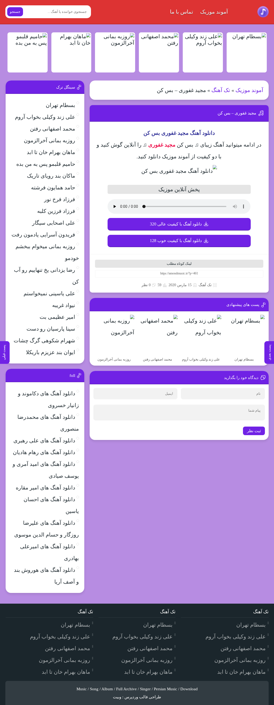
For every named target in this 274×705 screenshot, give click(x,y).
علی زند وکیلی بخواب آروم (45, 117)
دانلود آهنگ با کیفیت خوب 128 (176, 240)
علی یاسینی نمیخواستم (49, 293)
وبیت (117, 697)
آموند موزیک (214, 12)
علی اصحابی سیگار (53, 223)
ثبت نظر (254, 431)
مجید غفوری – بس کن (237, 113)
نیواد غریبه (63, 305)
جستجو (15, 12)
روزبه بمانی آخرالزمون (49, 140)
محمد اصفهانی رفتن (52, 129)
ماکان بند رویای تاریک (51, 176)
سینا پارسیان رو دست (50, 329)
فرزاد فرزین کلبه (56, 211)
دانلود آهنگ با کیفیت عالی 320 (176, 224)
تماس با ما (181, 12)
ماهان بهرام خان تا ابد (51, 152)
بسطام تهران (60, 105)
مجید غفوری (162, 145)
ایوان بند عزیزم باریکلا (50, 352)
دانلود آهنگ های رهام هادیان (44, 452)
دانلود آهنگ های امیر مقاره (45, 488)
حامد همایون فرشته (53, 187)
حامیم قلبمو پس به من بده (45, 164)
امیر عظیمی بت (57, 317)
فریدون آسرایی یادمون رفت (43, 234)
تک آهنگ (220, 90)
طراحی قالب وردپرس (142, 697)
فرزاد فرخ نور (59, 199)
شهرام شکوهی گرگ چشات (44, 340)
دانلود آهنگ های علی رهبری (44, 440)
